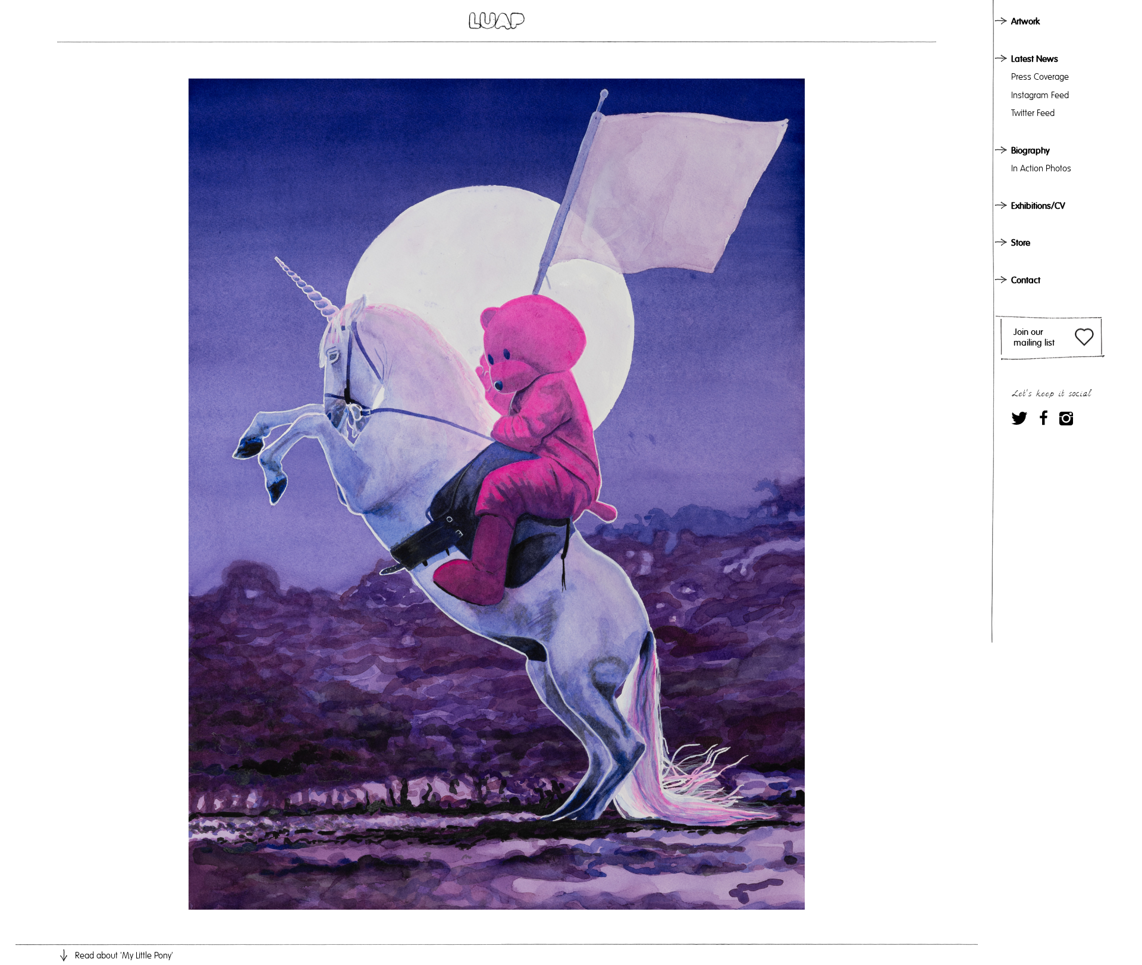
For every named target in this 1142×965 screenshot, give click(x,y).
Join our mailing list (1034, 337)
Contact (1025, 280)
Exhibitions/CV (1038, 205)
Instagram (1066, 418)
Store (1020, 242)
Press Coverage (1040, 77)
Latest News (1034, 59)
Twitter (1019, 418)
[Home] (497, 21)
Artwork (1025, 21)
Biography (1030, 150)
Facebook (1043, 418)
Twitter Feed (1033, 113)
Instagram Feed (1040, 95)
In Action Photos (1041, 168)
